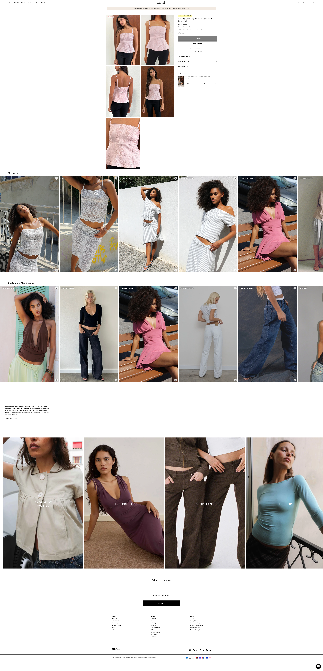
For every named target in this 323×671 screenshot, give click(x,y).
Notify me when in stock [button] (197, 48)
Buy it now (197, 44)
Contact (153, 618)
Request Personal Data (196, 625)
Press (113, 627)
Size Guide (182, 33)
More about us (11, 419)
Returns (153, 625)
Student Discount (117, 625)
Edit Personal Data (195, 627)
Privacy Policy (194, 621)
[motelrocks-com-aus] (161, 2)
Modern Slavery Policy (196, 630)
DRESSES (42, 2)
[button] (197, 51)
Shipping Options (156, 627)
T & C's (192, 618)
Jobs (113, 630)
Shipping (153, 623)
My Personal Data (195, 623)
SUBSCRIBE (161, 603)
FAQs (152, 630)
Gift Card (153, 637)
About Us (114, 618)
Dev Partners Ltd (153, 657)
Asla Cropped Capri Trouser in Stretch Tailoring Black (197, 76)
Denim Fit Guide (155, 632)
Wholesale (115, 623)
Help (152, 621)
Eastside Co (131, 657)
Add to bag (212, 83)
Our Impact (115, 621)
